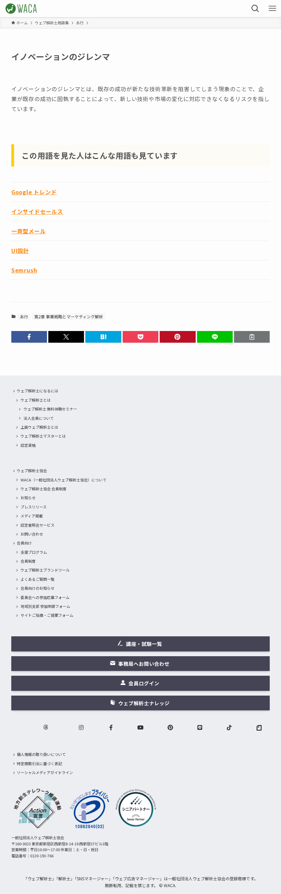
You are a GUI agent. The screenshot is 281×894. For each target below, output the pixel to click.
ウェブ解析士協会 (32, 470)
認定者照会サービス (37, 525)
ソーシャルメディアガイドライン (45, 772)
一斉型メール (28, 231)
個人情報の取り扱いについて (41, 754)
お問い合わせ (32, 534)
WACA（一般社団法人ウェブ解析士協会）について (64, 479)
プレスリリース (34, 507)
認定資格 (28, 445)
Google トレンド (34, 192)
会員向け (24, 543)
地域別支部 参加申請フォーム (45, 606)
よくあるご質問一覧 (37, 579)
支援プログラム (34, 552)
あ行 (24, 316)
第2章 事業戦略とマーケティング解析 (68, 316)
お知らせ (28, 497)
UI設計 (20, 250)
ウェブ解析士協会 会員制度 (43, 488)
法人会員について (39, 418)
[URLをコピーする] (252, 337)
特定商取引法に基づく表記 (39, 763)
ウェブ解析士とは (36, 400)
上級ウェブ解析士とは (39, 427)
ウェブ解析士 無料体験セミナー (50, 409)
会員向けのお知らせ (37, 588)
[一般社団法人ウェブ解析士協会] (21, 8)
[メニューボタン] (272, 8)
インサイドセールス (37, 211)
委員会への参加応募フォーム (45, 597)
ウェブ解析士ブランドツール (45, 570)
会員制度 (28, 561)
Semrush (24, 270)
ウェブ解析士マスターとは (43, 436)
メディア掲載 (32, 515)
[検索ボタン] (255, 8)
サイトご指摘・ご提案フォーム (47, 615)
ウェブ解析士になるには (37, 390)
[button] (29, 337)
